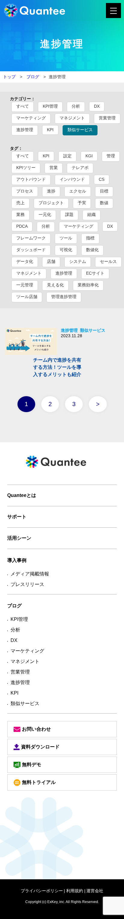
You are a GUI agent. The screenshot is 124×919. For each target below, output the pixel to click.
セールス (108, 261)
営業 (53, 167)
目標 (104, 191)
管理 (111, 155)
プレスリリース (27, 584)
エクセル (77, 191)
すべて (22, 106)
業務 (20, 214)
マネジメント (72, 118)
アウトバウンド (31, 179)
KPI (50, 129)
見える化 (55, 284)
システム (77, 261)
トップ (9, 76)
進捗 (51, 191)
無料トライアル (39, 782)
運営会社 (94, 890)
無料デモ (31, 764)
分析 (76, 106)
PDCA (22, 226)
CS (101, 179)
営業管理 (107, 118)
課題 (69, 214)
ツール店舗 (26, 296)
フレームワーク (31, 238)
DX (97, 106)
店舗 (51, 261)
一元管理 (24, 284)
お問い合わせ (36, 729)
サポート (16, 516)
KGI (89, 155)
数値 (104, 202)
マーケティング (31, 118)
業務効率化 (88, 284)
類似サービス (80, 129)
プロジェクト (51, 202)
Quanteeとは (21, 495)
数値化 (92, 249)
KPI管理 (50, 106)
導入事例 (16, 560)
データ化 (24, 261)
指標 (90, 238)
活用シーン (19, 538)
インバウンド (72, 179)
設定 (67, 155)
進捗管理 (24, 129)
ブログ (32, 76)
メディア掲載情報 (30, 573)
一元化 (45, 214)
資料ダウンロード (40, 746)
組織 (91, 214)
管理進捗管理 (63, 296)
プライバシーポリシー (42, 890)
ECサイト (95, 273)
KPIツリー (26, 167)
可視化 (66, 249)
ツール (66, 238)
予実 (82, 202)
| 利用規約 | (74, 890)
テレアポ (80, 167)
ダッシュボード (31, 249)
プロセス (24, 191)
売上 (20, 202)
